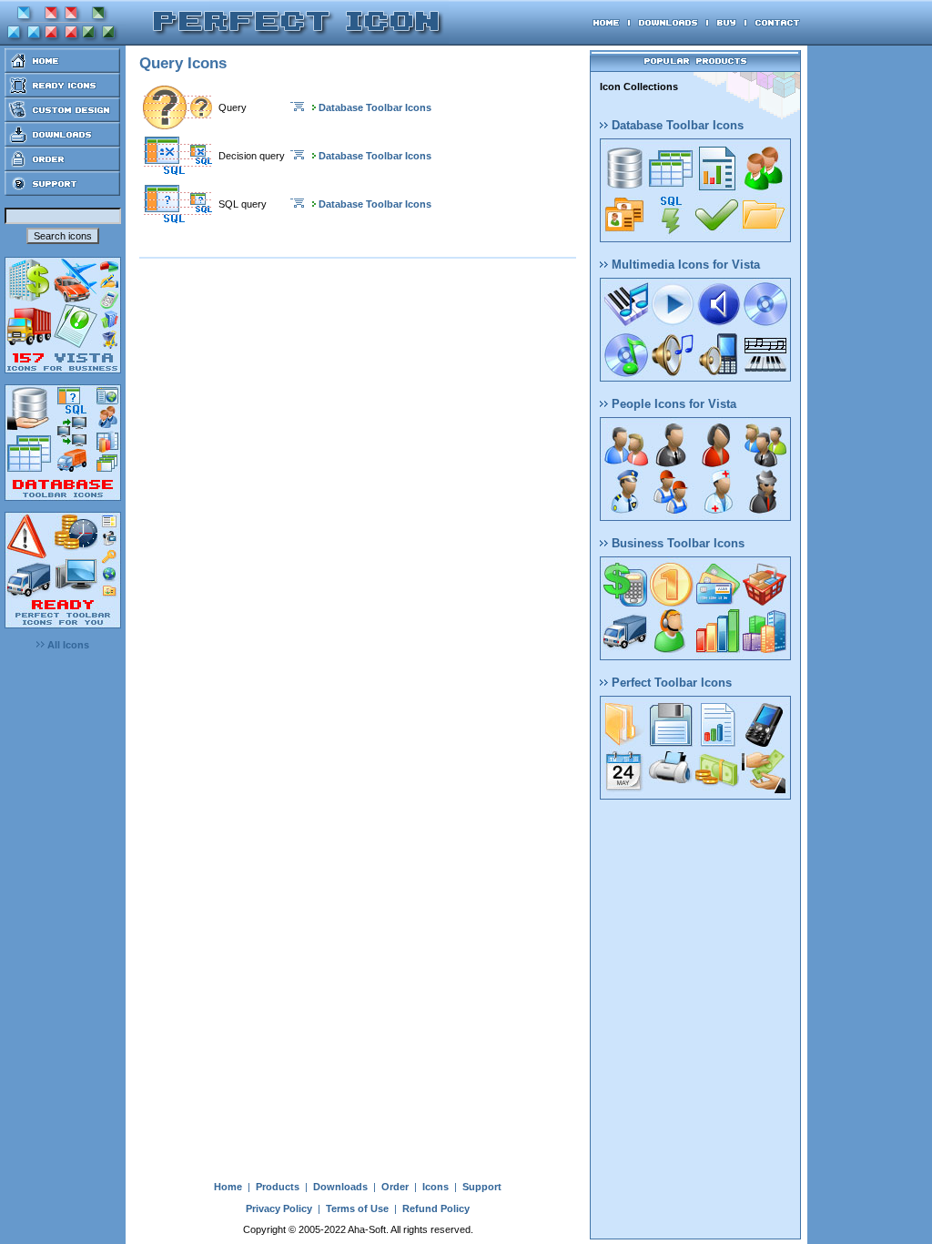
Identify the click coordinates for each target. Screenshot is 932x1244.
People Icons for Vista (672, 404)
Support (481, 1186)
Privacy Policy (279, 1208)
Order (395, 1186)
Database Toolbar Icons (375, 107)
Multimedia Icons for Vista (684, 264)
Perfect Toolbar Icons (670, 682)
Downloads (340, 1186)
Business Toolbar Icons (676, 543)
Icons (435, 1186)
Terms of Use (357, 1208)
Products (277, 1186)
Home (228, 1186)
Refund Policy (436, 1208)
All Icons (67, 644)
